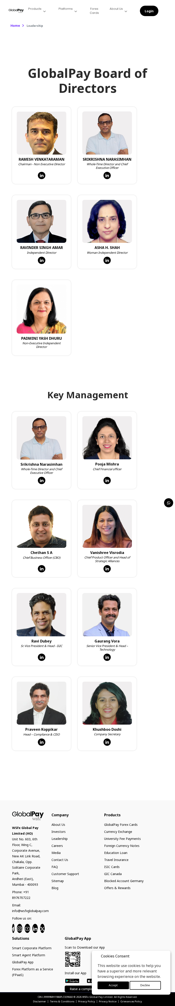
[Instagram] (19, 928)
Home (15, 25)
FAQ (54, 867)
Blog (54, 888)
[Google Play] (72, 980)
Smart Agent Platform (28, 955)
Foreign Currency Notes (121, 846)
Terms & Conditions (62, 1001)
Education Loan (115, 853)
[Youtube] (27, 928)
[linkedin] (35, 928)
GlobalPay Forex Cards (121, 824)
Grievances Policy (131, 1001)
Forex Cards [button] (94, 11)
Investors (58, 831)
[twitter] (42, 928)
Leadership (59, 838)
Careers (57, 846)
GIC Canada (113, 874)
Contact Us (59, 860)
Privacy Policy (86, 1001)
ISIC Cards (112, 867)
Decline (145, 985)
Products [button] (34, 9)
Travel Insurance (116, 860)
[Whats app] (168, 502)
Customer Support (65, 874)
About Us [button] (116, 9)
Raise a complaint (83, 989)
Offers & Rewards (117, 888)
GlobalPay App (22, 962)
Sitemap (57, 881)
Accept (113, 985)
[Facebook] (13, 928)
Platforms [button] (66, 9)
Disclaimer (39, 1001)
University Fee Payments (122, 838)
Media (56, 853)
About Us (58, 824)
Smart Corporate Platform (31, 948)
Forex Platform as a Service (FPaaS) (32, 972)
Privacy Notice (107, 1001)
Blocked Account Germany (124, 881)
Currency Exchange (118, 831)
